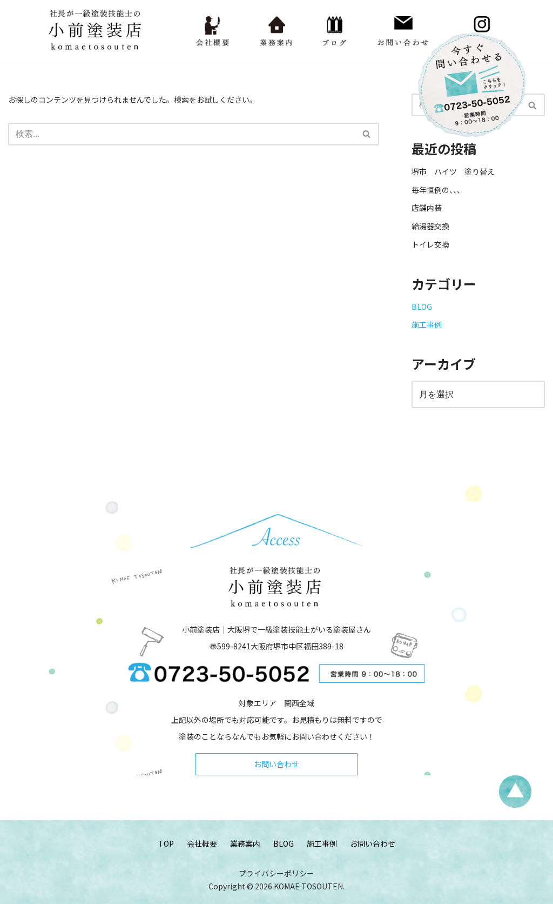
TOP (166, 843)
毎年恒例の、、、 (438, 189)
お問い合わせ (276, 764)
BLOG (422, 306)
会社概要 (202, 843)
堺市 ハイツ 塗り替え (457, 171)
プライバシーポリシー (276, 873)
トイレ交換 (430, 244)
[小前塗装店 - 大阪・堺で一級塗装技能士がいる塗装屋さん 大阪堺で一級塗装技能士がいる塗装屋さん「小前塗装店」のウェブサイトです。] (96, 31)
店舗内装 (427, 207)
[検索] (367, 134)
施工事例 (427, 324)
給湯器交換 (430, 226)
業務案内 (245, 843)
